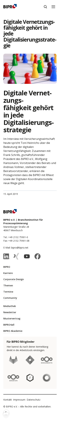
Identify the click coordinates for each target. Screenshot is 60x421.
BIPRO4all (8, 324)
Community (10, 297)
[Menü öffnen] (53, 6)
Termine (8, 291)
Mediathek (9, 306)
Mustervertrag (11, 318)
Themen (8, 285)
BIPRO (6, 266)
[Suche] (45, 6)
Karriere (8, 273)
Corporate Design (13, 279)
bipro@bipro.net (19, 247)
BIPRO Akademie (12, 330)
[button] (6, 415)
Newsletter (9, 312)
